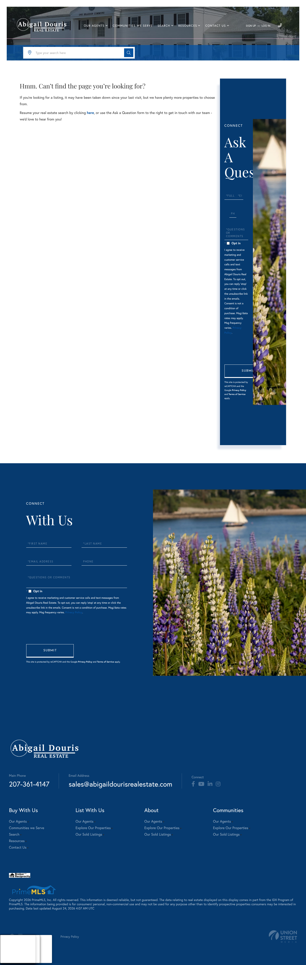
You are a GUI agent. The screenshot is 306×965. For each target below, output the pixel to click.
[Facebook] (193, 784)
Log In (266, 26)
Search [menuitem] (164, 26)
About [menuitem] (9, 943)
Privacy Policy (239, 390)
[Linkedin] (210, 784)
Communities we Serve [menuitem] (133, 26)
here (90, 112)
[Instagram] (218, 784)
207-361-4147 (29, 784)
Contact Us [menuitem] (215, 26)
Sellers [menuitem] (9, 954)
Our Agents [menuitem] (94, 26)
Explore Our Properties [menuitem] (93, 828)
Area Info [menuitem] (11, 960)
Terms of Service (237, 394)
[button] (128, 52)
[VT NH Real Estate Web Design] (283, 936)
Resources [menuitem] (187, 26)
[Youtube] (201, 784)
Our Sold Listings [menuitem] (88, 834)
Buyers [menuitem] (9, 949)
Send (248, 371)
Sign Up (251, 26)
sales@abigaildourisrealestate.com (120, 784)
